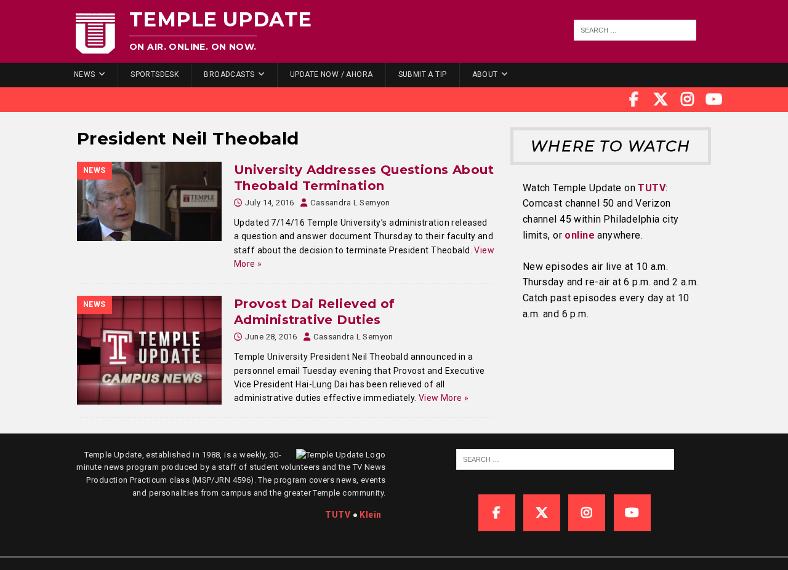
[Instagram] (687, 99)
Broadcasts (229, 74)
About (485, 74)
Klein (370, 515)
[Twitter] (660, 99)
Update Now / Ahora (331, 74)
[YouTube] (714, 99)
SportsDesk (155, 74)
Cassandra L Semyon (350, 202)
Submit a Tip (422, 74)
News (84, 74)
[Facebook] (634, 99)
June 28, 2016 (271, 336)
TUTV (651, 188)
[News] (149, 201)
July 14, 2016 (269, 202)
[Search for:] (635, 30)
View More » (444, 398)
